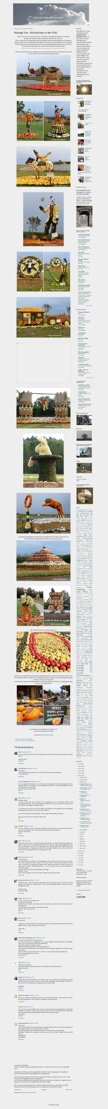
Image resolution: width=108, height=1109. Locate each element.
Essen (77, 580)
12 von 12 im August (88, 123)
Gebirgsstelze (79, 598)
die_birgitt (81, 252)
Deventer (78, 565)
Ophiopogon (89, 687)
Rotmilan (84, 710)
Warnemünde (79, 749)
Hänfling (78, 612)
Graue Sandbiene (88, 604)
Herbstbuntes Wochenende (83, 792)
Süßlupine (78, 732)
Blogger (57, 1104)
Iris (85, 628)
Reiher (87, 700)
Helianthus (89, 616)
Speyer (85, 727)
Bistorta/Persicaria (87, 538)
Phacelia (85, 694)
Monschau (78, 678)
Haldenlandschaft (88, 609)
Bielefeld (78, 538)
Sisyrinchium (79, 725)
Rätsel (77, 700)
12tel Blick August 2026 (83, 236)
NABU (77, 481)
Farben (85, 581)
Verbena (90, 744)
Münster (79, 682)
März (81, 843)
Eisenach (78, 573)
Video (77, 747)
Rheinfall (78, 709)
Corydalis (78, 561)
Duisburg (84, 570)
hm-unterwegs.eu (83, 247)
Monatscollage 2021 (86, 663)
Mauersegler (79, 660)
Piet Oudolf (84, 695)
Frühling (78, 591)
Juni (81, 836)
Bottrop (83, 543)
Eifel (19, 740)
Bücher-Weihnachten (87, 546)
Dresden (78, 570)
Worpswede (89, 755)
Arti (19, 40)
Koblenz (87, 643)
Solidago (85, 725)
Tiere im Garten (87, 736)
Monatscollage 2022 (84, 665)
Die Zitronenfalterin (84, 240)
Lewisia (83, 650)
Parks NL (87, 692)
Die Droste (82, 565)
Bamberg (85, 533)
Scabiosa (90, 714)
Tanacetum (89, 732)
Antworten (21, 763)
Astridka (20, 826)
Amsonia (78, 525)
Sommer (90, 725)
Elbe (87, 573)
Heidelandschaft (80, 614)
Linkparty (26, 740)
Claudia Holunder (23, 1023)
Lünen (81, 653)
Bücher (86, 545)
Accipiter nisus (80, 518)
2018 (79, 855)
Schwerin (78, 722)
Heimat (78, 616)
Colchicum (86, 560)
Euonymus (83, 580)
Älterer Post (69, 1089)
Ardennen (86, 526)
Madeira (78, 657)
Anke (19, 752)
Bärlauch (90, 533)
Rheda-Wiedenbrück (80, 707)
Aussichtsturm (82, 530)
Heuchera (78, 621)
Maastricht (90, 655)
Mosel (90, 678)
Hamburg (85, 611)
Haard (82, 609)
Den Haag (85, 563)
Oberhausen (79, 687)
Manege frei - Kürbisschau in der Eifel (84, 800)
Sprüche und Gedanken (84, 728)
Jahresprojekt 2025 (80, 639)
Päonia (90, 690)
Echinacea (78, 572)
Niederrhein (85, 684)
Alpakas (82, 521)
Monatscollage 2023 (84, 667)
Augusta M (21, 977)
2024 (79, 768)
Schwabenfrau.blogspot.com (26, 937)
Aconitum (90, 518)
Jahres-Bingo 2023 (81, 631)
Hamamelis (79, 611)
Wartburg (85, 749)
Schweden (90, 720)
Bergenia (78, 536)
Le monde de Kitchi (84, 234)
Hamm (90, 611)
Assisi (91, 526)
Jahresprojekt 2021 (84, 634)
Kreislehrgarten (84, 646)
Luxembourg (86, 653)
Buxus (91, 550)
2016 (79, 860)
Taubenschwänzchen (81, 734)
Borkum (78, 543)
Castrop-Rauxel (79, 553)
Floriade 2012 (79, 585)
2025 (79, 766)
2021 (79, 775)
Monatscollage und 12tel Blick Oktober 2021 (85, 788)
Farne (91, 581)
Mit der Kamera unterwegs (82, 344)
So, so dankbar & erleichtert (85, 365)
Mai (81, 839)
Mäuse (85, 660)
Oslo (85, 689)
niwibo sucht (81, 685)
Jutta (19, 918)
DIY (84, 567)
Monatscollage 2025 (84, 670)
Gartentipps (79, 596)
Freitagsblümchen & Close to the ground (85, 810)
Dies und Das (88, 565)
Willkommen (89, 754)
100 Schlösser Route (82, 510)
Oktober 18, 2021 (26, 752)
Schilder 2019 (79, 715)
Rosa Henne (81, 266)
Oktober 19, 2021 (40, 937)
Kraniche (90, 644)
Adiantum (78, 520)
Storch (83, 730)
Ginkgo (85, 601)
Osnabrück (89, 689)
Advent (83, 520)
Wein (85, 751)
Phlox (77, 695)
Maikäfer (90, 657)
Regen (81, 700)
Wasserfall (90, 749)
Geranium (85, 599)
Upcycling (89, 741)
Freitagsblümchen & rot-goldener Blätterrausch (85, 784)
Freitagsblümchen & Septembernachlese (85, 818)
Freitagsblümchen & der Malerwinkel (88, 103)
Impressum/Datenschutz (84, 890)
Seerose (90, 722)
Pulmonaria (84, 699)
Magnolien (84, 657)
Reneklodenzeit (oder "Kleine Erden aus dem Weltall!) (83, 274)
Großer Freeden (88, 606)
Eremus (87, 578)
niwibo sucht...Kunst (47, 735)
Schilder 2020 (88, 715)
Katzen (88, 641)
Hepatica (78, 619)
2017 (79, 858)
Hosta (90, 623)
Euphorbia (78, 581)
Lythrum (85, 655)
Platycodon (78, 697)
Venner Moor (88, 742)
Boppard (90, 541)
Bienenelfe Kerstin (24, 880)
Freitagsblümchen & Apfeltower (84, 795)
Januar (81, 848)
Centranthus (79, 555)
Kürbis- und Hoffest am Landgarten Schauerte (88, 133)
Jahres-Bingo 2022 (87, 630)
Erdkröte (83, 578)
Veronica (90, 746)
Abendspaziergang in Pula (84, 248)
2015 (79, 862)
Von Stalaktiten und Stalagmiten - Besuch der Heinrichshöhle (83, 192)
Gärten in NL (88, 593)
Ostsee (82, 690)
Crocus (90, 561)
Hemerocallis (89, 618)
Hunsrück (78, 624)
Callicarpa (78, 551)
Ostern (78, 690)
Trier (87, 737)
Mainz (82, 658)
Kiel (91, 641)
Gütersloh (78, 609)
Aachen (90, 516)
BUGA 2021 (89, 548)
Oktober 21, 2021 (34, 995)
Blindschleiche (79, 540)
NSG (91, 685)
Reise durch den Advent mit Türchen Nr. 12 (88, 142)
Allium (77, 521)
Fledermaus (85, 583)
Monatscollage (79, 662)
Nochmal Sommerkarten (84, 262)
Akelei (87, 520)
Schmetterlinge (80, 720)
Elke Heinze (81, 279)
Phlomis (90, 694)
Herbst (83, 619)
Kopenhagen (84, 644)
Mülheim (90, 680)
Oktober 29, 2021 (33, 1023)
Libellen (87, 650)
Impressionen (88, 626)
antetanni (81, 357)
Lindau (81, 652)
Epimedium (89, 577)
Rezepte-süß (80, 705)
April (81, 841)
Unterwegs (81, 329)
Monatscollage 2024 (84, 668)
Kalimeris (85, 641)
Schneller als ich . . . (83, 281)
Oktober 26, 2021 (28, 1006)
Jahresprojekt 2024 (86, 638)
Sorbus (77, 727)
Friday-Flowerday (84, 588)
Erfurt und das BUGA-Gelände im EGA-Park (85, 822)
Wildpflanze (79, 754)
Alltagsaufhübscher (84, 312)
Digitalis (78, 567)
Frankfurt (90, 585)
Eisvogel (83, 573)
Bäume (85, 535)
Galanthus (85, 591)
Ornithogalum (79, 689)
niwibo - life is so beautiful (83, 370)
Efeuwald (81, 317)
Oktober (82, 782)
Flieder (90, 583)
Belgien (90, 535)
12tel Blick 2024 (87, 515)
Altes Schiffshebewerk (81, 523)
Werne (87, 751)
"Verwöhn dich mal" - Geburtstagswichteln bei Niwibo (85, 805)
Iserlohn (78, 630)
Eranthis (78, 578)
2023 (79, 770)
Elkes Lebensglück (83, 352)
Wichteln (84, 752)
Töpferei (78, 737)
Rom (82, 709)
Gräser (81, 604)
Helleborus (79, 618)
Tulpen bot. (79, 739)
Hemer (84, 618)
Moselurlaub (32, 740)
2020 (79, 851)
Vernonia (85, 746)
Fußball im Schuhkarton (83, 267)
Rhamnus (90, 705)
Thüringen (78, 736)
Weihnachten (79, 751)
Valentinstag (79, 742)
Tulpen (90, 737)
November (82, 779)
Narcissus (78, 684)
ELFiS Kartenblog (83, 338)
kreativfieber (82, 392)
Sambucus (78, 714)
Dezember (82, 777)
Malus (86, 658)
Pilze (91, 695)
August (82, 832)
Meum (91, 660)
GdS (91, 596)
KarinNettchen (22, 768)
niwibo (20, 898)
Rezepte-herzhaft (87, 704)
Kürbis (22, 740)
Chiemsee (90, 555)
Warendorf (89, 747)
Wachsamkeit (81, 334)
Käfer (81, 641)
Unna (77, 741)
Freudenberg (79, 587)
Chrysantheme (83, 556)
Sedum (84, 722)
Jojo (19, 840)
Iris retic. (89, 628)
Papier (79, 313)
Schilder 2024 (88, 719)
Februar (82, 846)
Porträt (83, 697)
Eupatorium (89, 580)
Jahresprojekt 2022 (80, 636)
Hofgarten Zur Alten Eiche (84, 400)
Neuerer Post (18, 1089)
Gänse (91, 591)
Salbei (91, 712)
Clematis (84, 558)
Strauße (86, 730)
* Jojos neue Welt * (83, 364)
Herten (90, 619)
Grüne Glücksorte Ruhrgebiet (84, 608)
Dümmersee (89, 570)
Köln (91, 643)
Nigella (90, 684)
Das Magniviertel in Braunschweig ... (84, 110)
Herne (87, 619)
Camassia (84, 551)
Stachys (88, 729)
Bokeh (83, 541)
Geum (91, 599)
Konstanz (78, 644)
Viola (81, 747)
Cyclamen (78, 563)
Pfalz (91, 692)
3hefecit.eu (81, 327)
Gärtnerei (86, 596)
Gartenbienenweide (84, 285)
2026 (79, 764)
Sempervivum (79, 724)
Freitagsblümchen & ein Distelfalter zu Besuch (88, 116)
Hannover (84, 612)
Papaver (78, 692)
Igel (77, 626)
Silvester (90, 724)
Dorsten (85, 568)
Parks (82, 692)
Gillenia (81, 601)
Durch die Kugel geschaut (87, 158)
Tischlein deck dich (83, 385)
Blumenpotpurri (82, 353)
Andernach (84, 525)
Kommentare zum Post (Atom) (28, 1092)
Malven (90, 658)
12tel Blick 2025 (81, 516)
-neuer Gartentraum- (84, 292)
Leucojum (78, 650)
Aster (77, 528)
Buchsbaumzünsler (80, 548)
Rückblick (84, 712)
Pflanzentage (79, 694)
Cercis (84, 555)
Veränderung (79, 744)
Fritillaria (90, 589)
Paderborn (86, 690)
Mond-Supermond (88, 677)
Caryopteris (89, 551)
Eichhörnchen (85, 572)
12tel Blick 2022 (84, 513)
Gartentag (90, 594)
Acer (86, 518)
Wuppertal (78, 757)
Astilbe (81, 528)
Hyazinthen (83, 624)
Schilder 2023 (80, 719)
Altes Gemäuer (88, 521)
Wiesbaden (89, 752)
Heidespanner (89, 614)
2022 (79, 773)
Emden (77, 577)
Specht (81, 727)
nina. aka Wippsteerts (24, 781)
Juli (81, 834)
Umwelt (90, 739)
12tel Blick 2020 (82, 511)
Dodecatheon (79, 568)
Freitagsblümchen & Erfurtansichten (84, 826)
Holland (90, 621)
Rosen (78, 710)
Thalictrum (89, 734)
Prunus (87, 697)
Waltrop (84, 747)
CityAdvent (78, 558)
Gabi (19, 962)
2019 (79, 853)
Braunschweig (89, 543)
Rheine (90, 707)
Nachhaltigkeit (89, 682)
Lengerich (90, 648)
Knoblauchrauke (80, 643)
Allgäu (91, 520)
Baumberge (79, 535)
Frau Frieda (81, 271)
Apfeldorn (81, 526)
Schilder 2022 (88, 717)
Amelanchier (89, 523)
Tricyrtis (83, 737)
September (83, 829)
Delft (82, 563)
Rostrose (21, 857)
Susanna (20, 1006)
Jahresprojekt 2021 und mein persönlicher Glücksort (85, 814)
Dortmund (90, 568)
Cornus (90, 560)
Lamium (78, 648)
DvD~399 (80, 339)
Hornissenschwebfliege (81, 623)
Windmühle (79, 755)
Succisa (90, 730)
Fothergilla (85, 585)
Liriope (78, 653)
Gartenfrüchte (79, 594)
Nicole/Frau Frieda (23, 995)
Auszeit (88, 530)
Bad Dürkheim (85, 531)
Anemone (89, 525)
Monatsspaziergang (82, 675)
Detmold (90, 563)
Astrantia (86, 528)
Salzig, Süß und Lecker (84, 404)
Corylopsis (84, 561)
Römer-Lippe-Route (88, 709)
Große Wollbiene (80, 606)
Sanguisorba (85, 714)
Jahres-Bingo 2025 (87, 633)
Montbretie (85, 678)
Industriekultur (79, 628)
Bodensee (78, 541)
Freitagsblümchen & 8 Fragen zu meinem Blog (88, 179)
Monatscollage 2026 (84, 672)
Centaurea (90, 553)
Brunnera (82, 545)
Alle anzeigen (89, 305)
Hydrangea (89, 624)
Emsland (83, 577)
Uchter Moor (86, 739)
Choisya (78, 556)
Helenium (84, 616)
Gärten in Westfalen (81, 479)
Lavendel (84, 648)
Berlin (91, 536)
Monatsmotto (79, 673)
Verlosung (78, 746)
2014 (79, 865)
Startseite (43, 1089)
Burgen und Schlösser (82, 550)
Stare (91, 729)
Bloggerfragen (88, 540)
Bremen (78, 545)
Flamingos (78, 583)
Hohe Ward (85, 621)
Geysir (77, 601)
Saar (88, 712)
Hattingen (90, 612)
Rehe (84, 700)
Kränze (78, 646)
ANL (77, 526)
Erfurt (91, 578)
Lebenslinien (82, 333)
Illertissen (81, 626)
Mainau (78, 658)
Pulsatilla (90, 699)
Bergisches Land (85, 536)
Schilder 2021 (80, 717)
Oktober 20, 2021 (29, 977)
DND (90, 567)
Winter (84, 755)
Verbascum (85, 744)
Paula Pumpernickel (84, 399)
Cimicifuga (89, 556)
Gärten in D (80, 593)
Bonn (86, 541)
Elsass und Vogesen (87, 575)
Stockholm (78, 730)
